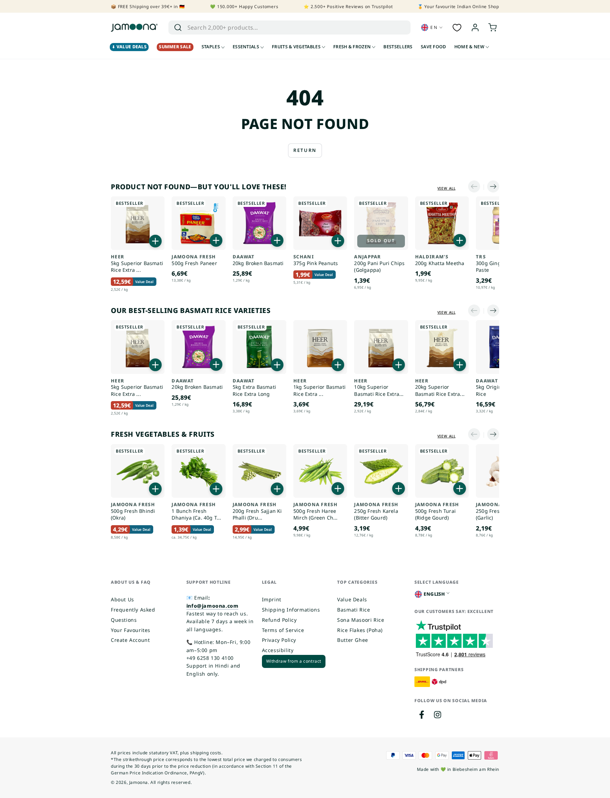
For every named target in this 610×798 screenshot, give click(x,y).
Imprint (271, 599)
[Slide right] (491, 187)
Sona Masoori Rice (360, 619)
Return (305, 150)
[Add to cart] (155, 241)
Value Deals (352, 599)
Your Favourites (130, 630)
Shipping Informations (291, 609)
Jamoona (138, 782)
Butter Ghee (352, 640)
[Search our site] (178, 27)
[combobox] (281, 27)
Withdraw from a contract (293, 661)
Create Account (130, 640)
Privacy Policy (279, 640)
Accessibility (278, 650)
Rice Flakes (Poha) (360, 630)
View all (446, 188)
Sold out (381, 241)
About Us (122, 599)
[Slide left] (476, 187)
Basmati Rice (353, 609)
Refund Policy (279, 619)
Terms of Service (283, 630)
